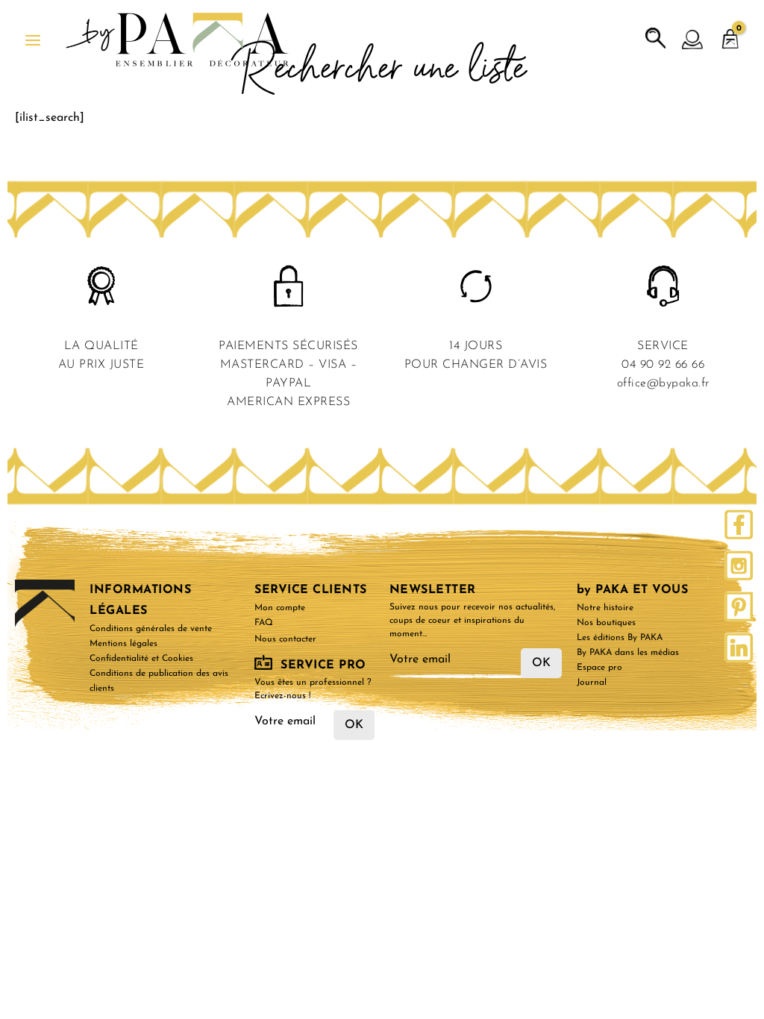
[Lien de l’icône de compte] (693, 40)
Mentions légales (123, 643)
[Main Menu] (33, 40)
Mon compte (279, 607)
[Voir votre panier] (730, 32)
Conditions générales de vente (151, 628)
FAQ (263, 622)
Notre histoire (605, 607)
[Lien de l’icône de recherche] (656, 39)
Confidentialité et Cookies (141, 658)
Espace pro (599, 667)
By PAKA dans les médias (628, 652)
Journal (592, 682)
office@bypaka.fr (663, 383)
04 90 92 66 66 (662, 365)
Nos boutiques (606, 622)
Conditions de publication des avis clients (159, 681)
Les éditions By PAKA (620, 637)
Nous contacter (285, 639)
